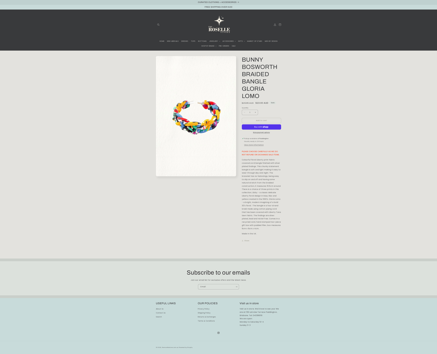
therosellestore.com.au (170, 347)
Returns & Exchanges (207, 317)
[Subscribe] (236, 286)
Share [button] (246, 241)
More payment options (261, 132)
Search (159, 317)
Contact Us (161, 313)
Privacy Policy (203, 309)
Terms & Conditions (206, 321)
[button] (158, 24)
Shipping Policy (204, 313)
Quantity (245, 108)
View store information (254, 145)
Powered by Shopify (186, 347)
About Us (160, 309)
